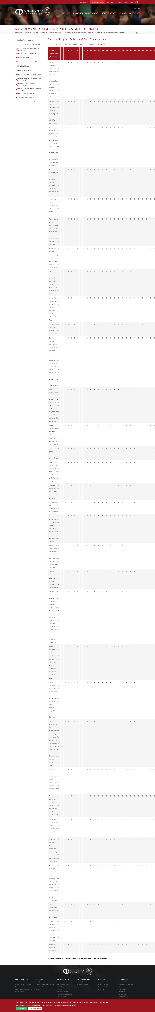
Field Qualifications (23, 66)
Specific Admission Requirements (28, 44)
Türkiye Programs (62, 987)
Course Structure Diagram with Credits (30, 74)
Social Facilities (123, 982)
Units (99, 982)
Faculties (35, 32)
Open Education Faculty (63, 984)
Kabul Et (21, 1008)
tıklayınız (104, 1002)
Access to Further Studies (25, 98)
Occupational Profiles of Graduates (29, 102)
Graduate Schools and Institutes (45, 984)
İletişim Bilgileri (19, 991)
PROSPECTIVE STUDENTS (97, 2)
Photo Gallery (122, 999)
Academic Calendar (62, 996)
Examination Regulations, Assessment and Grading (30, 89)
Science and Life (102, 989)
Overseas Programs (62, 991)
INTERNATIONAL (84, 2)
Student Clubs (123, 994)
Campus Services (123, 996)
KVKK (131, 2)
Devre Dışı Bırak (35, 1008)
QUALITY (126, 2)
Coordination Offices (104, 987)
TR (135, 8)
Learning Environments (63, 999)
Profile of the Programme (25, 40)
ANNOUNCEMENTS (62, 982)
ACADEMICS (78, 13)
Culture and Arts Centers (126, 984)
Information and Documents (23, 989)
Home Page (18, 32)
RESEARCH (123, 13)
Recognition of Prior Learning (27, 53)
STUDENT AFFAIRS (109, 13)
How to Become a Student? (64, 994)
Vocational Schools (41, 987)
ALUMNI (119, 2)
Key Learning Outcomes (25, 70)
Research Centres (103, 984)
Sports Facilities (123, 989)
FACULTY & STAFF (110, 2)
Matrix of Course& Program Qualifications (26, 84)
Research (59, 989)
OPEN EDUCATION (92, 13)
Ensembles (122, 991)
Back (137, 33)
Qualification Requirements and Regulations (28, 49)
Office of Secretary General (23, 984)
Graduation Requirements (26, 93)
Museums (121, 987)
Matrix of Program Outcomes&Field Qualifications (111, 32)
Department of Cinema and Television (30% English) (79, 32)
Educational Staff (23, 57)
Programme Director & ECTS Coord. (29, 62)
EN (139, 8)
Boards (17, 987)
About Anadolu (19, 982)
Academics (28, 32)
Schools (38, 989)
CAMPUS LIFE (134, 13)
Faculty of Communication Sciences (51, 32)
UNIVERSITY (66, 13)
